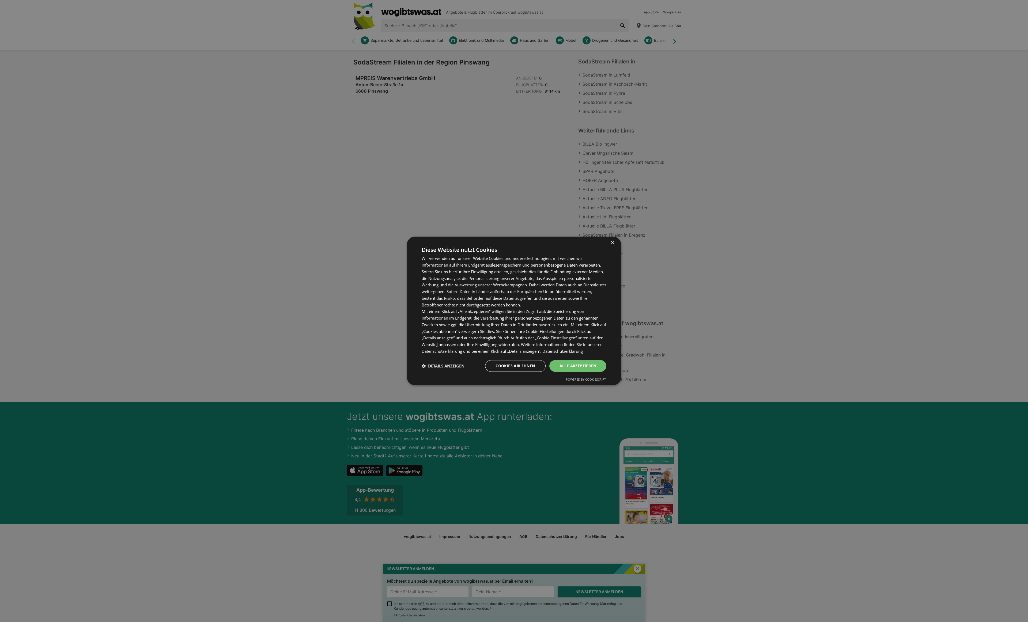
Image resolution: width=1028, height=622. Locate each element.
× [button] (612, 243)
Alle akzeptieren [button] (578, 365)
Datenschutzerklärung (562, 351)
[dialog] (514, 311)
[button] (443, 366)
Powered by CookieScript (586, 380)
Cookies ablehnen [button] (515, 365)
